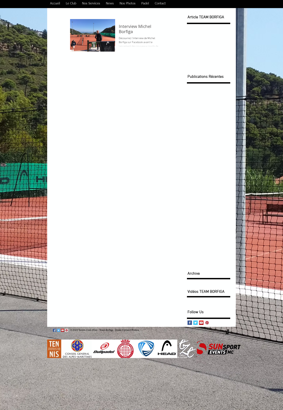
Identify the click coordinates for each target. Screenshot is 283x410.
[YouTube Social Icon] (201, 322)
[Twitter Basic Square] (195, 322)
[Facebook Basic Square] (190, 322)
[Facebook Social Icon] (54, 330)
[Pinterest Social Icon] (207, 322)
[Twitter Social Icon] (58, 330)
